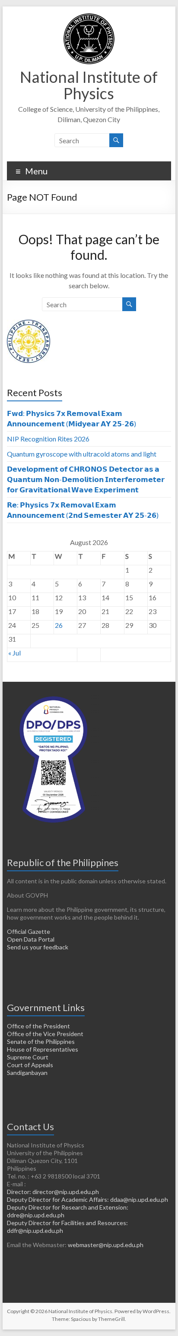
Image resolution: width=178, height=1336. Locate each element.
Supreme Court (27, 1057)
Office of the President (38, 1026)
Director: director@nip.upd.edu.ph (53, 1191)
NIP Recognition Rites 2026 (48, 439)
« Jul (14, 653)
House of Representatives (42, 1049)
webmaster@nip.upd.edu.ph (105, 1244)
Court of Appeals (30, 1064)
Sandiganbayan (27, 1072)
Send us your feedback (37, 947)
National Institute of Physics (89, 85)
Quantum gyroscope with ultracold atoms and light (81, 454)
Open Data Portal (30, 939)
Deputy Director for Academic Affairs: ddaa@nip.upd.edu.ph (87, 1199)
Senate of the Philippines (41, 1041)
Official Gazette (28, 931)
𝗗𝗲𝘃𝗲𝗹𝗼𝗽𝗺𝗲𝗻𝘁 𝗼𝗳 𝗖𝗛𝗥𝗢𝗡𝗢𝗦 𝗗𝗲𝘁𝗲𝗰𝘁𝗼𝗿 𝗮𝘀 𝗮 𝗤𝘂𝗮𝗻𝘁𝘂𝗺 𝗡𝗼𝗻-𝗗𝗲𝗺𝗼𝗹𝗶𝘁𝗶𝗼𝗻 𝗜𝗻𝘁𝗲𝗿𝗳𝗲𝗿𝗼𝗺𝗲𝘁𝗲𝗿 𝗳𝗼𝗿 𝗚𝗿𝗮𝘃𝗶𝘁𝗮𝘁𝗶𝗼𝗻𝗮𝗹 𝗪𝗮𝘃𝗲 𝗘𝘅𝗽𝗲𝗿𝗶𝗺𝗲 (86, 479)
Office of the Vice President (45, 1033)
